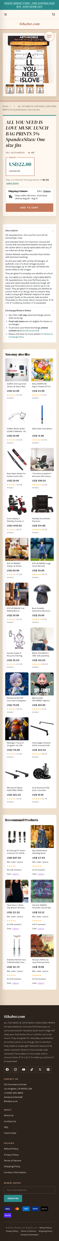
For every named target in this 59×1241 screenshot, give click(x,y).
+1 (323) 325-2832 (13, 1093)
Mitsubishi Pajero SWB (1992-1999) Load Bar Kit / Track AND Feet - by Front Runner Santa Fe (15, 789)
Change (47, 191)
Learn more (12, 183)
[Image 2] (20, 89)
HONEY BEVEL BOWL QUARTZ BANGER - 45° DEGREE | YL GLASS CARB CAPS (16, 430)
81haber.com (29, 23)
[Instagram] (15, 1069)
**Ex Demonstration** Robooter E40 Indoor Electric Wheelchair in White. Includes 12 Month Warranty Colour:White (42, 475)
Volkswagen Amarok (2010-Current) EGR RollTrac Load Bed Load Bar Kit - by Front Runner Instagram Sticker (41, 744)
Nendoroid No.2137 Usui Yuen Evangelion (16, 699)
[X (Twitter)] (40, 1069)
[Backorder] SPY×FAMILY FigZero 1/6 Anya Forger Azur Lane (41, 699)
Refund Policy (11, 1148)
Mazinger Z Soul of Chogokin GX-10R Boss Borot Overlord (16, 744)
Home (5, 106)
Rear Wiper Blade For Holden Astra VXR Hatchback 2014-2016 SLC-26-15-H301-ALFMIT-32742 (17, 475)
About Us (9, 1115)
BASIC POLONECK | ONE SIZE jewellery (40, 654)
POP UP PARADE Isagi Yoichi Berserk (41, 564)
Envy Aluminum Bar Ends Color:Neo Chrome (40, 789)
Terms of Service (12, 1160)
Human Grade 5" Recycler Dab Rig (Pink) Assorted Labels (14, 654)
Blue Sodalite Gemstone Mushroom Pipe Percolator (42, 609)
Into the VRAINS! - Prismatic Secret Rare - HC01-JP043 (42, 906)
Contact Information (15, 1172)
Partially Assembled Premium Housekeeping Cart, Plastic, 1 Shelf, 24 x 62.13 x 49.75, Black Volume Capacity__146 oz (41, 520)
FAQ (6, 1127)
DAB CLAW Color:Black (42, 429)
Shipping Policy (12, 1166)
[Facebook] (7, 1069)
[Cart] (53, 14)
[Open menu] (5, 14)
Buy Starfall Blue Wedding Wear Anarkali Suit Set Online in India (39, 852)
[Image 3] (30, 89)
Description (11, 230)
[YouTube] (23, 1069)
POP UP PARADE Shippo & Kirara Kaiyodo (14, 565)
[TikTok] (32, 1069)
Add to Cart (29, 207)
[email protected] (30, 330)
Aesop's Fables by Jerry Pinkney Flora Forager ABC (40, 961)
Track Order (10, 1133)
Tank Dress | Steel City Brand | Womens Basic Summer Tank (16, 906)
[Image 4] (40, 89)
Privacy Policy (11, 1154)
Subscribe (13, 1198)
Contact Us (10, 1121)
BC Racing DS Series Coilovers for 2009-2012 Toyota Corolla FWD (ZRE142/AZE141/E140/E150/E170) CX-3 (17, 852)
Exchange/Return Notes (18, 310)
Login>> (15, 874)
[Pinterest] (48, 1069)
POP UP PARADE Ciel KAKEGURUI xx (15, 609)
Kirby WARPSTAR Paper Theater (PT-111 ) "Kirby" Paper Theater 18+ (41, 385)
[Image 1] (10, 89)
